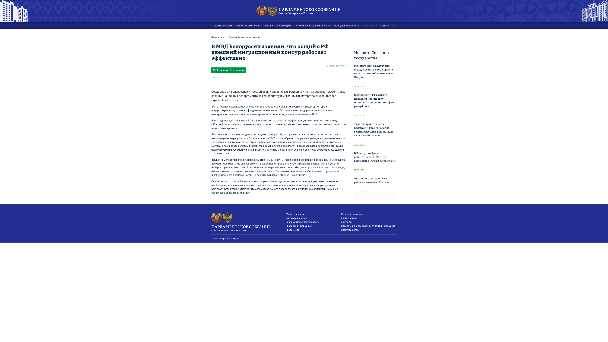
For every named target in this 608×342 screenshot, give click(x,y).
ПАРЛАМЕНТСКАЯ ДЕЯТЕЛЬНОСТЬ (312, 25)
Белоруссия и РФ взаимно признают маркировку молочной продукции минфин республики (374, 100)
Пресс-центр (217, 37)
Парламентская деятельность (302, 222)
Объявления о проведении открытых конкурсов (368, 226)
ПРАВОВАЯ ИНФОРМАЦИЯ (277, 25)
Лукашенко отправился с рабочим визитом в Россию (371, 180)
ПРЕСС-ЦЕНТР (369, 25)
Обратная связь (350, 229)
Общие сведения (294, 214)
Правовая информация (298, 226)
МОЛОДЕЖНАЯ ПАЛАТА (346, 25)
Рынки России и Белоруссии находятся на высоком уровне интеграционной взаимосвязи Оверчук (374, 71)
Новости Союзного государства (244, 37)
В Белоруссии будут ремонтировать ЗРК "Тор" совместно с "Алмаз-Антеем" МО (375, 156)
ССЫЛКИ (384, 25)
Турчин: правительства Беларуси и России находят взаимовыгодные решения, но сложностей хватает (374, 129)
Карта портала (349, 218)
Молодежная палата (352, 214)
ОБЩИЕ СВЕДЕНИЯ (223, 25)
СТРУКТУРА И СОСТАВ (248, 25)
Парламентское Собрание (241, 228)
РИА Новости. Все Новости (229, 70)
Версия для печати (338, 66)
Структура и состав (296, 218)
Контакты (346, 222)
